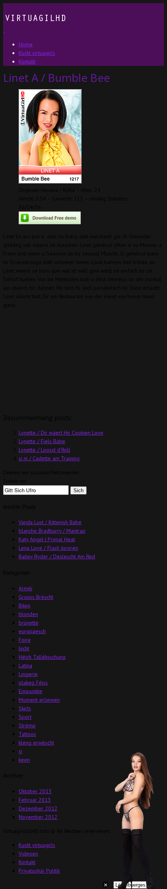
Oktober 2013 (35, 791)
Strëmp (27, 725)
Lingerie (28, 674)
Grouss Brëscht (36, 596)
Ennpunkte (30, 691)
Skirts (25, 708)
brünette (28, 622)
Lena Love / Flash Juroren (48, 547)
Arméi (25, 588)
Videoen (28, 853)
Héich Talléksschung (42, 656)
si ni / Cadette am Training (49, 458)
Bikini (24, 605)
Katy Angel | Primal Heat (47, 539)
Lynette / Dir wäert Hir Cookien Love (61, 432)
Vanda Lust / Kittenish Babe (50, 522)
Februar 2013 (35, 799)
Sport (25, 716)
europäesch (32, 631)
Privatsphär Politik (39, 870)
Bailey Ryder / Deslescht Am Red (57, 556)
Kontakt (27, 862)
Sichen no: (14, 480)
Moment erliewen (39, 699)
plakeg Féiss (33, 682)
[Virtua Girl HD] (34, 30)
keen (24, 759)
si (20, 751)
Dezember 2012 (38, 808)
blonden (28, 614)
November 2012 (38, 816)
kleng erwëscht (36, 742)
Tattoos (27, 734)
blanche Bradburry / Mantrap (52, 530)
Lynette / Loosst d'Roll (44, 449)
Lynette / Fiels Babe (42, 441)
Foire (25, 639)
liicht (24, 648)
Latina (25, 665)
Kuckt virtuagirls (37, 845)
